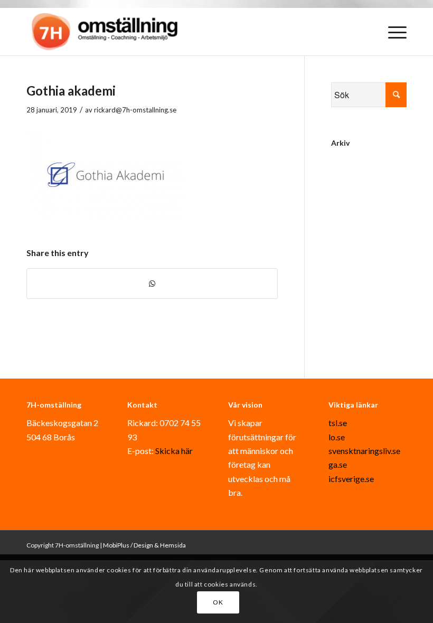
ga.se (337, 464)
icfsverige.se (351, 479)
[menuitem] (392, 31)
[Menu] (392, 31)
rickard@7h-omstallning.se (135, 110)
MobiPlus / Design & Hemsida (144, 545)
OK (218, 602)
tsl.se (337, 423)
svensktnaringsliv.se (364, 451)
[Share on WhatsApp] (152, 283)
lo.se (336, 437)
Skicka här (174, 451)
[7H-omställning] (104, 31)
